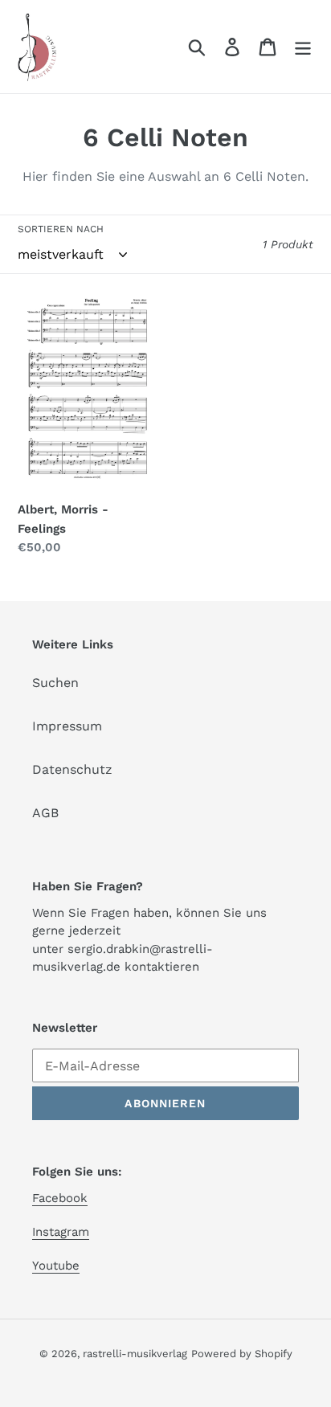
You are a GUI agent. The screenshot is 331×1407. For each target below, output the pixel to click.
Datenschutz (72, 769)
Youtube (56, 1265)
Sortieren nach (61, 229)
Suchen (55, 682)
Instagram (60, 1232)
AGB (45, 812)
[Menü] (303, 47)
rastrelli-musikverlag (135, 1354)
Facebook (60, 1198)
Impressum (67, 726)
